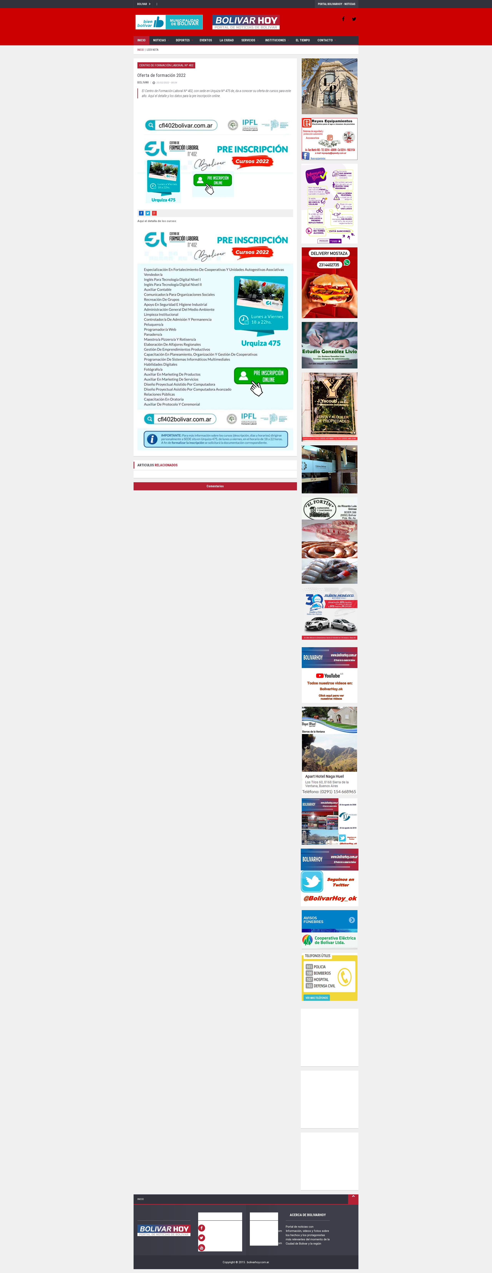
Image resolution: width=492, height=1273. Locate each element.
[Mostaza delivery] (329, 282)
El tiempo (303, 40)
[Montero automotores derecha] (329, 615)
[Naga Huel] (329, 750)
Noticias (159, 40)
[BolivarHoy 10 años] (329, 821)
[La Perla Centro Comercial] (329, 86)
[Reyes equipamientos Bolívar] (329, 139)
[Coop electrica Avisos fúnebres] (329, 929)
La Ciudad (227, 40)
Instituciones (275, 40)
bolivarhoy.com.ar (258, 1262)
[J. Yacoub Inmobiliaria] (329, 407)
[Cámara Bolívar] (329, 469)
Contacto (325, 40)
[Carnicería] (329, 540)
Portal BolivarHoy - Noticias (336, 4)
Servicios (248, 40)
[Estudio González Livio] (329, 345)
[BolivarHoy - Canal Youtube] (329, 675)
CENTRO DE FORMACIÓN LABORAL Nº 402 (166, 65)
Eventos (206, 40)
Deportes (183, 40)
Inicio (141, 40)
